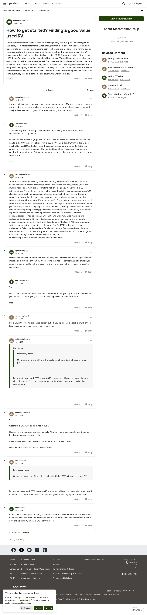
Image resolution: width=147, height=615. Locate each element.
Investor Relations (65, 594)
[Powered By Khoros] (138, 609)
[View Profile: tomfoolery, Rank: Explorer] (9, 22)
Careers (117, 591)
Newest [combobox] (91, 90)
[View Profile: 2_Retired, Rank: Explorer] (104, 60)
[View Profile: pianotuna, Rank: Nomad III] (11, 414)
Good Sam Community (11, 10)
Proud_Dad (125, 89)
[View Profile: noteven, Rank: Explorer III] (11, 317)
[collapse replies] (4, 97)
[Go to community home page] (14, 3)
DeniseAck (125, 71)
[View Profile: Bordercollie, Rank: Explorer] (11, 176)
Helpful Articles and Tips (94, 560)
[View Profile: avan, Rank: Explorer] (11, 509)
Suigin (123, 97)
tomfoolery (17, 21)
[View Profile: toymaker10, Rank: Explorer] (11, 252)
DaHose (18, 123)
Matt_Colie (19, 280)
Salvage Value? (115, 85)
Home (12, 560)
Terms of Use (78, 594)
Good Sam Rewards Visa (31, 573)
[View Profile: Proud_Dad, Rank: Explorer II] (104, 87)
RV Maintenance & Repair (63, 569)
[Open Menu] (142, 10)
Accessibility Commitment (93, 594)
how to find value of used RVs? (122, 67)
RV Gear (56, 564)
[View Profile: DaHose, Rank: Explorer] (11, 125)
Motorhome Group (29, 10)
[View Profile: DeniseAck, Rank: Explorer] (104, 69)
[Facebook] (13, 550)
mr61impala (19, 339)
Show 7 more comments (19, 532)
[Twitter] (21, 550)
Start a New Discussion (121, 19)
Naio (16, 461)
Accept (49, 608)
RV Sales (56, 560)
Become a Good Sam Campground (35, 569)
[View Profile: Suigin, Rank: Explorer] (104, 95)
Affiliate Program (28, 564)
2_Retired (124, 62)
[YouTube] (29, 550)
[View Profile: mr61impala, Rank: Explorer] (11, 340)
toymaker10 (19, 251)
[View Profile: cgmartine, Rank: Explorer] (11, 98)
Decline (38, 608)
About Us (13, 564)
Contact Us (14, 569)
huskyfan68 (125, 80)
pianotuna (18, 413)
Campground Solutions (62, 578)
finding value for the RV (119, 58)
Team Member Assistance (111, 594)
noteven (18, 316)
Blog (109, 591)
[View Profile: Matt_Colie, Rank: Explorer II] (11, 281)
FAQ (11, 573)
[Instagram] (37, 550)
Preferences (26, 608)
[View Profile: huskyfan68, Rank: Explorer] (104, 78)
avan (17, 508)
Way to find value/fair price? (121, 94)
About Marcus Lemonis (30, 578)
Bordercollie (19, 175)
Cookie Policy (24, 600)
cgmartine (19, 97)
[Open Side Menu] (4, 3)
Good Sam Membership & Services (67, 573)
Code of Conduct (28, 560)
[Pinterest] (45, 550)
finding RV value (115, 76)
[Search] (123, 3)
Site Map (13, 578)
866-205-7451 (130, 574)
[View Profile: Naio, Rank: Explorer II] (11, 462)
